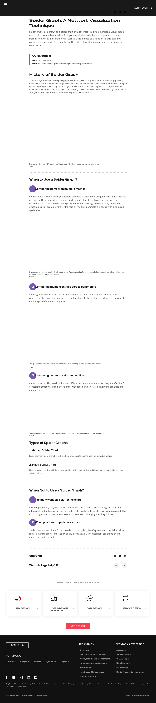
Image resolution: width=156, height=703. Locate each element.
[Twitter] (14, 677)
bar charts (108, 533)
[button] (5, 3)
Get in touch (141, 8)
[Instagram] (21, 677)
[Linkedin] (28, 677)
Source (31, 166)
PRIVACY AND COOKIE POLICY (137, 695)
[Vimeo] (36, 677)
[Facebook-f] (6, 677)
